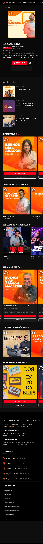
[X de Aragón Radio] (21, 469)
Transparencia (9, 502)
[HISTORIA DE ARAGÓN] (16, 343)
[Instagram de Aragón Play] (22, 458)
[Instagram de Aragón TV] (21, 463)
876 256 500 (13, 426)
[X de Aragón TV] (19, 463)
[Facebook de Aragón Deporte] (21, 479)
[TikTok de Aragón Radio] (26, 469)
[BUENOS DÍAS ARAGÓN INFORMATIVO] (20, 153)
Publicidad (7, 494)
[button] (29, 2)
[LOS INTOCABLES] (20, 382)
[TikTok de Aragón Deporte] (28, 479)
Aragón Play (8, 490)
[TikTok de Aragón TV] (24, 463)
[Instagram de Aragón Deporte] (26, 479)
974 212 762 (12, 444)
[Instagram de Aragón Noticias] (26, 474)
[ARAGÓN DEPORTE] (16, 200)
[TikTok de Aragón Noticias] (28, 474)
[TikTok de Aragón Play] (25, 458)
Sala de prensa (9, 514)
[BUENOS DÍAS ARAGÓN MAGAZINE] (20, 287)
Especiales (7, 498)
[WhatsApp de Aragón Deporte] (30, 479)
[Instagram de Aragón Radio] (24, 469)
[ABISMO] (16, 241)
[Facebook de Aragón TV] (16, 463)
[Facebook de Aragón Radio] (19, 469)
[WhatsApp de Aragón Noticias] (30, 474)
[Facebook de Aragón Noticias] (21, 474)
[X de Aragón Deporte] (23, 479)
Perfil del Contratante (11, 506)
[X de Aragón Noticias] (23, 474)
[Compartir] (29, 63)
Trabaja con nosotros (11, 510)
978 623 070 (13, 435)
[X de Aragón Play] (20, 458)
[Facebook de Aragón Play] (18, 458)
